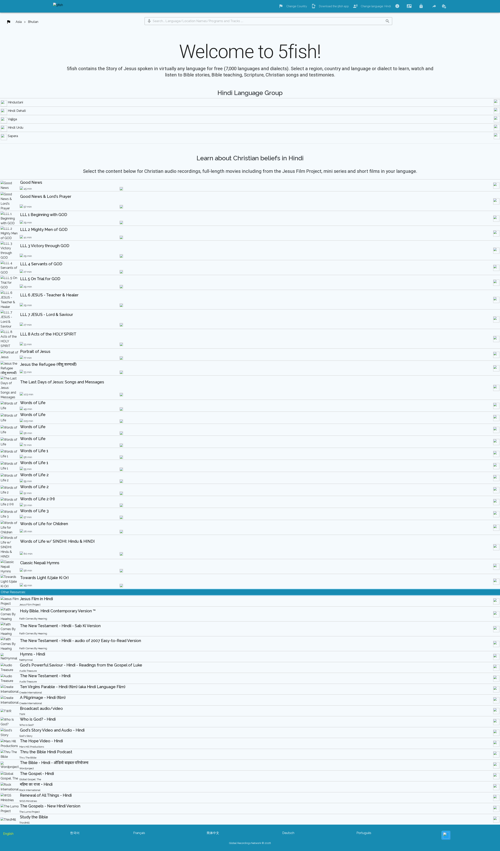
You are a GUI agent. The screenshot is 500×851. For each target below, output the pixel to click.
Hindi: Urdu (15, 127)
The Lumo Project (29, 811)
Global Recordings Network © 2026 (250, 843)
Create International (30, 692)
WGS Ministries (28, 801)
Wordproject (26, 768)
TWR (22, 714)
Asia (19, 22)
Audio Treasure (28, 670)
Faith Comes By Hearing (33, 618)
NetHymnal (26, 659)
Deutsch (288, 833)
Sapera (13, 136)
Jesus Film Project (29, 604)
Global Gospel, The (30, 779)
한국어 (74, 833)
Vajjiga (12, 119)
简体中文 (213, 833)
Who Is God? (26, 725)
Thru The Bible (27, 757)
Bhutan (33, 22)
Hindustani (15, 102)
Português (363, 833)
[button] (149, 21)
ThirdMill (24, 822)
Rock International (29, 790)
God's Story (25, 735)
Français (139, 833)
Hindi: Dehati (17, 111)
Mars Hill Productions (31, 746)
